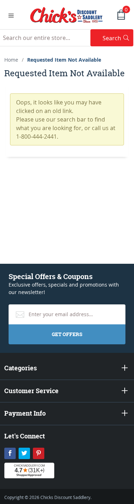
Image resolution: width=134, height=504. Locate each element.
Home (11, 59)
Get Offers (67, 334)
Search (118, 38)
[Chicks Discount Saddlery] (67, 14)
